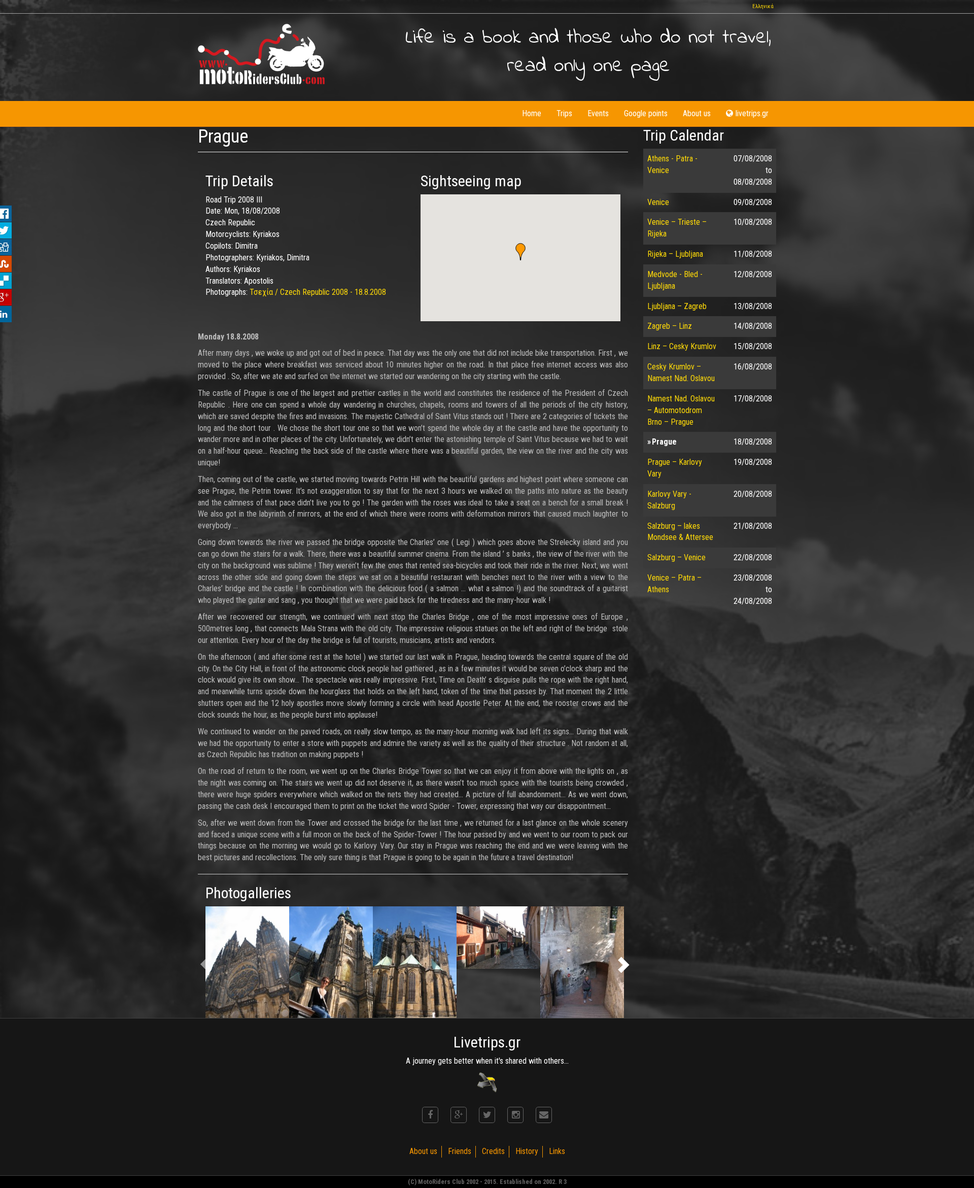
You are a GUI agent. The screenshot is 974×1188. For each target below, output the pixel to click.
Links (557, 1151)
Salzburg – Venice (676, 557)
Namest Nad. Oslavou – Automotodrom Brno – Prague (681, 410)
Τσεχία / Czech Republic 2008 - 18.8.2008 (318, 292)
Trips (564, 113)
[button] (520, 251)
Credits (493, 1151)
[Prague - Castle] (247, 962)
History (526, 1151)
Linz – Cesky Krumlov (681, 346)
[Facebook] (430, 1115)
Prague (664, 442)
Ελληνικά (763, 6)
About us (697, 113)
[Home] (261, 54)
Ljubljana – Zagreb (677, 306)
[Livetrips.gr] (487, 1082)
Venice (658, 202)
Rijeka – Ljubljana (675, 254)
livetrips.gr (752, 113)
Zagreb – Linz (669, 326)
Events (598, 113)
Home (531, 113)
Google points (646, 113)
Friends (459, 1151)
